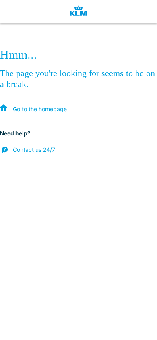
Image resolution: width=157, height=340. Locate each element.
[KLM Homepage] (78, 11)
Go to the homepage (40, 109)
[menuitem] (33, 108)
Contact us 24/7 (34, 149)
